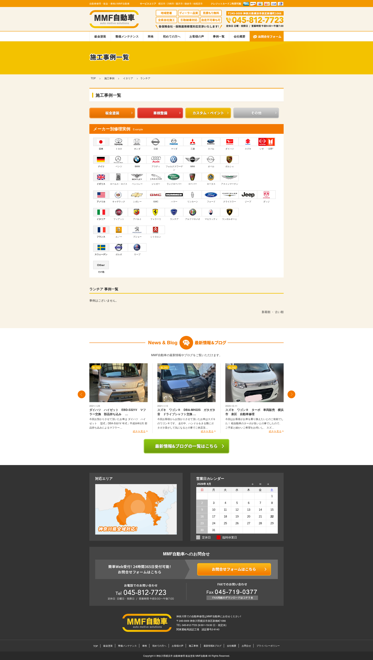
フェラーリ (155, 218)
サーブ (137, 254)
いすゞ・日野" (266, 148)
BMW (137, 166)
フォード (211, 201)
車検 (150, 36)
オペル (211, 166)
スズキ (248, 148)
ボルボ (119, 254)
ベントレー (137, 183)
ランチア (174, 218)
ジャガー (156, 183)
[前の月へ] (248, 484)
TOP (95, 646)
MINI (192, 166)
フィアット (118, 218)
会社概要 (239, 36)
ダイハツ (229, 148)
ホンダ (137, 148)
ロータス (211, 183)
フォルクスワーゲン (174, 168)
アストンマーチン (229, 183)
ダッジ (266, 201)
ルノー (119, 236)
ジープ (248, 201)
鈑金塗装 (100, 36)
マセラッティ (211, 218)
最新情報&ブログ (212, 645)
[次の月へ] (272, 484)
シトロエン (155, 236)
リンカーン (192, 201)
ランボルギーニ (229, 218)
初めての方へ (171, 36)
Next (291, 394)
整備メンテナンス (127, 36)
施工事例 (193, 645)
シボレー (137, 201)
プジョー (137, 236)
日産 (156, 148)
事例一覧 (219, 36)
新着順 (266, 312)
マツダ (174, 148)
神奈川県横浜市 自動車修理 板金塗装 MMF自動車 (182, 655)
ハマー (174, 201)
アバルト (137, 218)
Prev (81, 394)
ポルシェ (229, 166)
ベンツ (119, 166)
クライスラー (229, 201)
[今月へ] (260, 484)
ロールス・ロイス (118, 183)
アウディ (156, 166)
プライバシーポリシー (268, 645)
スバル (211, 148)
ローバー (192, 183)
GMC (155, 201)
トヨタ (119, 148)
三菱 (193, 148)
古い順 (279, 312)
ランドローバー (174, 183)
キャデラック (118, 201)
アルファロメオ (192, 218)
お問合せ (246, 645)
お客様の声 (196, 36)
